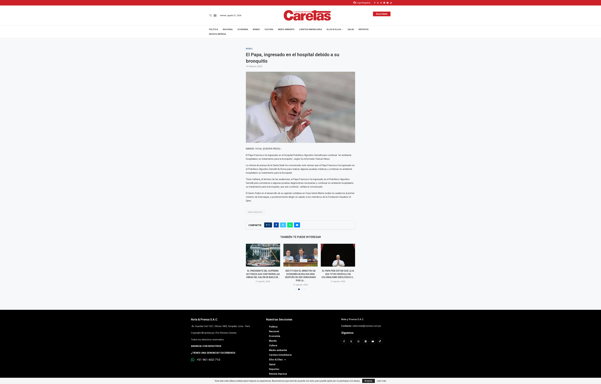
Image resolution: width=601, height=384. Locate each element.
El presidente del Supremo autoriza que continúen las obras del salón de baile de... (263, 274)
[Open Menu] (215, 15)
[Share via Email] (297, 224)
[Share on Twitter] (283, 224)
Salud (351, 29)
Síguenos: (347, 332)
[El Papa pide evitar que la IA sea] (338, 255)
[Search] (210, 15)
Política (213, 29)
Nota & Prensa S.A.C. (204, 319)
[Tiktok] (391, 3)
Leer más (381, 381)
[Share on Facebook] (276, 224)
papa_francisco (255, 212)
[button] (250, 266)
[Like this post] (269, 224)
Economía (243, 29)
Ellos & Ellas (334, 29)
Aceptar (368, 381)
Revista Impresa (217, 34)
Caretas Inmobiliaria (310, 29)
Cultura (269, 29)
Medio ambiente (286, 29)
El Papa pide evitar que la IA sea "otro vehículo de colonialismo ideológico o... (337, 274)
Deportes (363, 29)
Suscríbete (381, 14)
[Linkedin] (384, 3)
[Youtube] (387, 3)
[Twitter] (378, 3)
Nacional (228, 29)
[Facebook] (374, 3)
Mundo (256, 29)
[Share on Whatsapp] (290, 224)
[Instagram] (381, 3)
